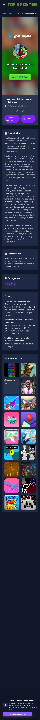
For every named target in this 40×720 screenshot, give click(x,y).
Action (9, 14)
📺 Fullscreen (28, 119)
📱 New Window (9, 118)
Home (4, 14)
